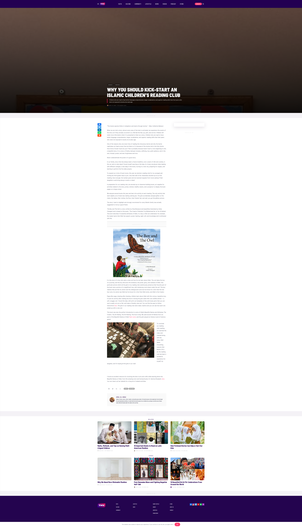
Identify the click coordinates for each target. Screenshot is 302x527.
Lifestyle (135, 503)
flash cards (132, 317)
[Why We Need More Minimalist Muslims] (114, 473)
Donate (154, 507)
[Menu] (98, 4)
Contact (171, 510)
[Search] (203, 4)
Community (118, 510)
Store (171, 503)
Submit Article (156, 503)
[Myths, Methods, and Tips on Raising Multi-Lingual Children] (114, 436)
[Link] (102, 4)
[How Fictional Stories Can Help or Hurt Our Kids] (187, 436)
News (134, 507)
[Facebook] (191, 504)
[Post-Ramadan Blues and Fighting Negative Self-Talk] (151, 473)
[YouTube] (198, 504)
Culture (117, 507)
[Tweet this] (99, 127)
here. (163, 379)
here (115, 305)
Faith (117, 503)
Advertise (155, 510)
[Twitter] (196, 504)
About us (172, 507)
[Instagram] (193, 504)
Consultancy (155, 513)
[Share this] (99, 124)
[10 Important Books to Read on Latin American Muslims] (151, 436)
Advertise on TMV (151, 115)
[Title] (201, 504)
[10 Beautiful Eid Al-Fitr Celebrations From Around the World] (187, 473)
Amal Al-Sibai (112, 105)
